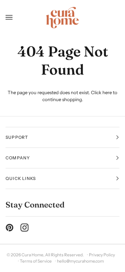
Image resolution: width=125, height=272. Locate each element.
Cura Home (32, 254)
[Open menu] (12, 17)
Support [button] (17, 137)
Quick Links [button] (21, 178)
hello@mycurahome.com (80, 261)
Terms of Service (36, 261)
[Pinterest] (10, 228)
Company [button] (18, 157)
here (107, 92)
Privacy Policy (102, 254)
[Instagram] (24, 228)
